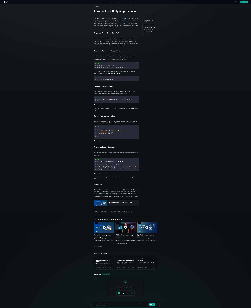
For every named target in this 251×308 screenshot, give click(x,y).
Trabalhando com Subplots (149, 31)
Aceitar (151, 304)
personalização (113, 211)
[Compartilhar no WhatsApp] (153, 15)
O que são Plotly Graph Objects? (148, 21)
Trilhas (112, 2)
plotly (119, 211)
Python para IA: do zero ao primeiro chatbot (145, 236)
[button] (137, 63)
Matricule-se (244, 1)
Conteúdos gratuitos (133, 2)
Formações (105, 2)
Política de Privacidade (100, 305)
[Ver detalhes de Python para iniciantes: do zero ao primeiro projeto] (113, 243)
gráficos (96, 211)
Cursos (119, 2)
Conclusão (146, 33)
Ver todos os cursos (98, 246)
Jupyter (126, 21)
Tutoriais (97, 6)
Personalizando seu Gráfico (149, 29)
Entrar (236, 1)
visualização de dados (127, 211)
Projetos (124, 2)
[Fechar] (157, 304)
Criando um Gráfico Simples (149, 27)
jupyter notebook (104, 211)
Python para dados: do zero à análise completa (124, 236)
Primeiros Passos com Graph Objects (150, 24)
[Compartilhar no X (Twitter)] (156, 15)
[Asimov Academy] (5, 2)
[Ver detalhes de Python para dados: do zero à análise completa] (135, 243)
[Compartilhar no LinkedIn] (151, 15)
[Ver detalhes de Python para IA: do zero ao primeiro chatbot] (156, 243)
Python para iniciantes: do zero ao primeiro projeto (102, 236)
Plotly (123, 18)
